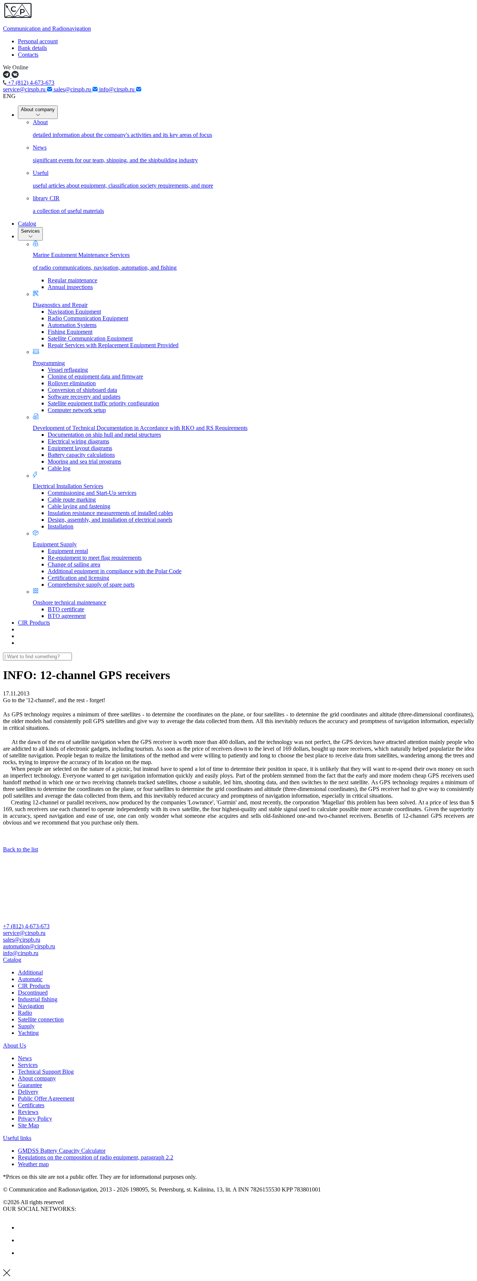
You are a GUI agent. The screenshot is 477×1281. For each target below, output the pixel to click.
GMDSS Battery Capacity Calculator (61, 1150)
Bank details (32, 48)
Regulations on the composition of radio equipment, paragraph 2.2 (95, 1157)
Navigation (31, 1006)
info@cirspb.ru (117, 89)
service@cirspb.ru (25, 89)
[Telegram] (23, 1253)
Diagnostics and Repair (60, 305)
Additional (30, 972)
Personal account (38, 41)
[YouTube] (23, 1240)
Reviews (28, 1112)
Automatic (30, 979)
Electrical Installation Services (68, 486)
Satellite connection (41, 1019)
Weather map (33, 1164)
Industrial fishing (37, 999)
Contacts (28, 54)
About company (38, 109)
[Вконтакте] (23, 1227)
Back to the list (20, 849)
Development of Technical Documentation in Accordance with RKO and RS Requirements (140, 428)
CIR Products (34, 622)
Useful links (17, 1138)
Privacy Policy (35, 1118)
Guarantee (30, 1085)
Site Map (28, 1125)
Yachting (28, 1033)
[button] (238, 960)
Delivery (28, 1092)
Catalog (27, 223)
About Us (14, 1045)
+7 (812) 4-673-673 (30, 82)
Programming (49, 363)
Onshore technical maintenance (69, 602)
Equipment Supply (55, 544)
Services (30, 231)
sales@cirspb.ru (73, 89)
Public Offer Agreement (46, 1098)
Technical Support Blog (46, 1071)
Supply (26, 1026)
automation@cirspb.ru (29, 946)
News (25, 1058)
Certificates (31, 1105)
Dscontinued (33, 992)
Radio (25, 1013)
